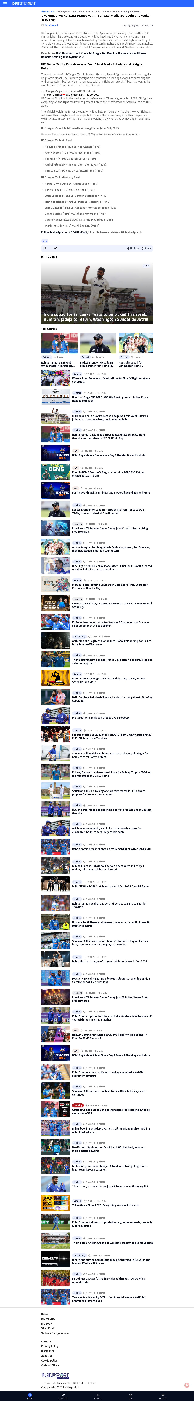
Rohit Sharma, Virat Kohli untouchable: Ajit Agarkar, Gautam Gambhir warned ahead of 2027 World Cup (57, 364)
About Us (46, 1355)
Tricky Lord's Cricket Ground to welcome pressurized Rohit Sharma (112, 1242)
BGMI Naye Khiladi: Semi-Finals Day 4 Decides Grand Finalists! (109, 455)
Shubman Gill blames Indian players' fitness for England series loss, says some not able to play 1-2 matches (110, 942)
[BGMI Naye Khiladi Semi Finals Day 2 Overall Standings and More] (55, 1053)
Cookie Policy (49, 1360)
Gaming (77, 374)
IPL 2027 (46, 1323)
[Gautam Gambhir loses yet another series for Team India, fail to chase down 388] (55, 1109)
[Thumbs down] (55, 248)
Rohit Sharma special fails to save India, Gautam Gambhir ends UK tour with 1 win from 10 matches (112, 1017)
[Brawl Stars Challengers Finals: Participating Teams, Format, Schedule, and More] (55, 678)
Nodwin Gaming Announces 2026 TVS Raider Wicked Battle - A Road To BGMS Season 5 (109, 1036)
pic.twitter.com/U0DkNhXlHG (77, 91)
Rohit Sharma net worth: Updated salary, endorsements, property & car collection (112, 1224)
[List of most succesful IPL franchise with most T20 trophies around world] (55, 1278)
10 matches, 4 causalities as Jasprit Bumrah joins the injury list (110, 1186)
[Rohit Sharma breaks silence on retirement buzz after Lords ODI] (55, 847)
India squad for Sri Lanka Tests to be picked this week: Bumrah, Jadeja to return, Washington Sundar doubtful (96, 316)
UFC (45, 240)
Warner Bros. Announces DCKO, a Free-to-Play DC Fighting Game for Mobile (111, 380)
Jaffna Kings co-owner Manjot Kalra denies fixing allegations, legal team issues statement (109, 1167)
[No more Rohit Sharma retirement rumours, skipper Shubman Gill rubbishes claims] (55, 922)
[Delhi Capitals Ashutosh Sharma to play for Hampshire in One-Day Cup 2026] (55, 697)
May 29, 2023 (92, 94)
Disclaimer (47, 1351)
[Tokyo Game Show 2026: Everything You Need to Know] (55, 1203)
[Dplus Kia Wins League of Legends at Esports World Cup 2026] (55, 959)
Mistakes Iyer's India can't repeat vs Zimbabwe (101, 717)
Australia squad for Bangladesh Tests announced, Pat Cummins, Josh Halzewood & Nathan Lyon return (135, 364)
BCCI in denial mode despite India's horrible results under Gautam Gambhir (111, 811)
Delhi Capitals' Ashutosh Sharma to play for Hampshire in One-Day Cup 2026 (112, 698)
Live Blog (77, 1105)
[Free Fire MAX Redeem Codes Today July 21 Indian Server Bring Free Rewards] (55, 528)
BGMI (75, 450)
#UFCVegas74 (49, 91)
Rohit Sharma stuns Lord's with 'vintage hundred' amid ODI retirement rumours (108, 1074)
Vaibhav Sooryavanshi (55, 1333)
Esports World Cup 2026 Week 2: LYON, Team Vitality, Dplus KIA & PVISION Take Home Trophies (111, 736)
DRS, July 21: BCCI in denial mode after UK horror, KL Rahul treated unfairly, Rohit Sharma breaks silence (112, 567)
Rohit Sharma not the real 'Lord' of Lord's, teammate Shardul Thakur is (109, 905)
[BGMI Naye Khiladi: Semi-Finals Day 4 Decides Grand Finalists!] (55, 453)
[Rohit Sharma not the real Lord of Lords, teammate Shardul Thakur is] (55, 903)
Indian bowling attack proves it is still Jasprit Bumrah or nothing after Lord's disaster (111, 1130)
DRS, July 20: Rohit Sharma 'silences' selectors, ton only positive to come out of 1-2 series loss (111, 980)
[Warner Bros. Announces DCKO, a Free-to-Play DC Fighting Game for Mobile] (55, 378)
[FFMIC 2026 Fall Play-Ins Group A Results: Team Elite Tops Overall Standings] (55, 603)
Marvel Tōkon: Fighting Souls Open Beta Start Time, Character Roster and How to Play (110, 586)
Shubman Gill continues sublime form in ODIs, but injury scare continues (109, 1092)
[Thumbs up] (44, 248)
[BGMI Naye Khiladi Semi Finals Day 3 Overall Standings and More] (55, 490)
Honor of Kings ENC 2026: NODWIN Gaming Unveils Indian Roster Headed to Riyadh (110, 398)
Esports (77, 392)
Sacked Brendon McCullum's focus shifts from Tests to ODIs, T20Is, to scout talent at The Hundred (97, 364)
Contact (46, 1341)
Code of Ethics (50, 1365)
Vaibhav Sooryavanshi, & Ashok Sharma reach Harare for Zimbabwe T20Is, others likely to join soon (106, 830)
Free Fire (77, 524)
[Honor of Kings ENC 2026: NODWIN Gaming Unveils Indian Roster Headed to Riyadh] (55, 397)
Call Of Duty (79, 636)
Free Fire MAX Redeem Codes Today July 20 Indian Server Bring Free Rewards (110, 999)
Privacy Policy (49, 1346)
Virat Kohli (47, 1328)
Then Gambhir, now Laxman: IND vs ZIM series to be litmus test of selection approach (112, 661)
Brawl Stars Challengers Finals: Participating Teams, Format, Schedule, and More (109, 680)
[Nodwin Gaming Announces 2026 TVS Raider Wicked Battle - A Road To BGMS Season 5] (55, 1034)
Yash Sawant (51, 25)
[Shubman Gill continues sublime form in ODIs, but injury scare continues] (55, 1090)
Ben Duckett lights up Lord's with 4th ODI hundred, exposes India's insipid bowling (108, 1149)
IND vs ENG (48, 1319)
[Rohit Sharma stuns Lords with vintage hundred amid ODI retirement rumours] (55, 1072)
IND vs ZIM (63, 1398)
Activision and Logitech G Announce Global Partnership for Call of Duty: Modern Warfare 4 (111, 642)
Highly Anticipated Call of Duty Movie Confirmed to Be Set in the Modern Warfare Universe (111, 1261)
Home (44, 1314)
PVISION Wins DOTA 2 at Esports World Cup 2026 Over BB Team (110, 886)
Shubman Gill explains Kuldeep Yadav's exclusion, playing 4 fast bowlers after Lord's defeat (111, 755)
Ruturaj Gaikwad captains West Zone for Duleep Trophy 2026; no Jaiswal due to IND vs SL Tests (111, 773)
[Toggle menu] (5, 4)
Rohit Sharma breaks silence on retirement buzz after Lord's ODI (111, 849)
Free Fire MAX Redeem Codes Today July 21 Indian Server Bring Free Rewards (110, 530)
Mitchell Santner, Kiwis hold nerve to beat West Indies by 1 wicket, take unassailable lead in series (108, 867)
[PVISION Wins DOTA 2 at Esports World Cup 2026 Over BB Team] (55, 884)
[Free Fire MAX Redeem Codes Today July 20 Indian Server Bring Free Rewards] (55, 997)
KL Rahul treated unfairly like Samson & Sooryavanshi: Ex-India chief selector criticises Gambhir (110, 623)
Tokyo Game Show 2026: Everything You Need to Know (105, 1205)
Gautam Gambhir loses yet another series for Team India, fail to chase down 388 (111, 1111)
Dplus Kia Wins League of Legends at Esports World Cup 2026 (109, 961)
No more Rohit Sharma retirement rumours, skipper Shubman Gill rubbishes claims (111, 923)
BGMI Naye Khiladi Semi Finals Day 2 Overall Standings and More (111, 1055)
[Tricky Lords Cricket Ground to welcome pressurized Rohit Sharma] (55, 1240)
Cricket (146, 266)
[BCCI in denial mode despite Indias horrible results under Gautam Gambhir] (55, 809)
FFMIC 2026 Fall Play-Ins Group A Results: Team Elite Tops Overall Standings (112, 605)
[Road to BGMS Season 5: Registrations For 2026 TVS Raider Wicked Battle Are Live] (55, 472)
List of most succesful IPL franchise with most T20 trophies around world (108, 1280)
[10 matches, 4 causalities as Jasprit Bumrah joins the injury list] (55, 1184)
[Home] (24, 4)
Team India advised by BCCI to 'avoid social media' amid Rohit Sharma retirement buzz (109, 1299)
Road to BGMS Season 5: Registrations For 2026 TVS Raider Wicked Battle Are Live (108, 473)
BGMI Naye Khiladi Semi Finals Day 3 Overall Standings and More (111, 492)
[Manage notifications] (186, 1385)
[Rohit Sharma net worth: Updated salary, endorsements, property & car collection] (55, 1222)
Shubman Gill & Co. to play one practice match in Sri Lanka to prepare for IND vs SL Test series (108, 792)
